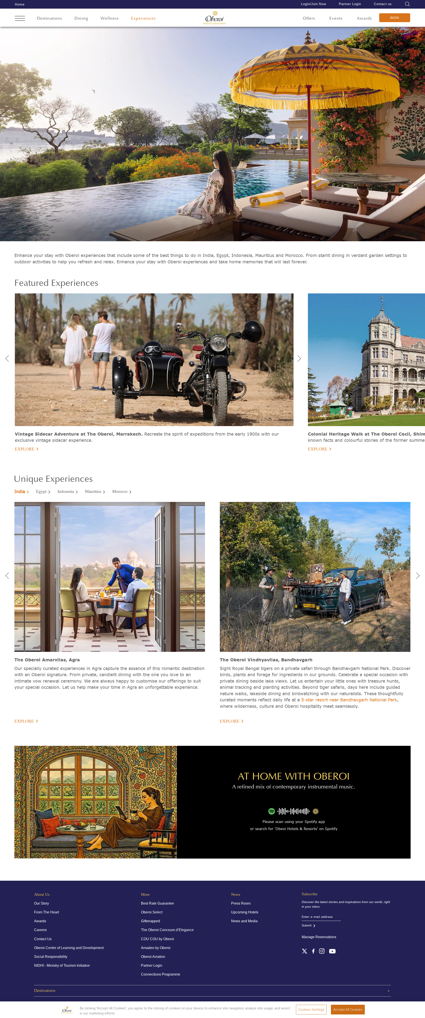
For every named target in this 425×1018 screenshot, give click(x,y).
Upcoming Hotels (244, 912)
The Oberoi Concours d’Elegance (167, 930)
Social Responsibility (50, 957)
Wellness (109, 18)
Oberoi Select (151, 912)
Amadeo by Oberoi (155, 948)
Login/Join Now (313, 4)
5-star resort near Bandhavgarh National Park (349, 700)
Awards (364, 18)
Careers (40, 930)
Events (335, 18)
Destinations (49, 18)
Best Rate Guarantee (157, 903)
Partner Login (350, 4)
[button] (298, 357)
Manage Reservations (319, 937)
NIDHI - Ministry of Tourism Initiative (62, 965)
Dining (81, 18)
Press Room (241, 903)
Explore (24, 449)
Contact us (383, 4)
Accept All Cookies (347, 1010)
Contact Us (43, 939)
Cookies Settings (311, 1010)
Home (20, 4)
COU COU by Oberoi (157, 939)
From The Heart (46, 912)
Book (394, 17)
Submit (306, 925)
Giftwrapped (150, 921)
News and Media (244, 921)
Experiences (143, 18)
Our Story (41, 903)
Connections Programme (160, 974)
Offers (309, 18)
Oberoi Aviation (153, 957)
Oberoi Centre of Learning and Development (69, 948)
